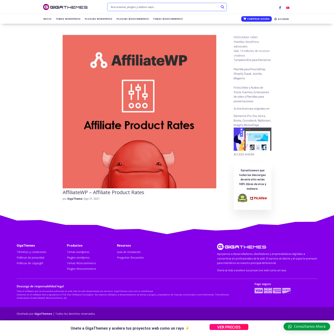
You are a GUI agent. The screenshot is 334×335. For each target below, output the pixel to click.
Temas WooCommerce (168, 19)
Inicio (47, 19)
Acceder (283, 19)
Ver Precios (229, 327)
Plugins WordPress (98, 19)
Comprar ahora (258, 18)
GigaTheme (74, 198)
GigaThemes (43, 314)
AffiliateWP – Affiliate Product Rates (103, 192)
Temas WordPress (68, 19)
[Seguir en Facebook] (280, 8)
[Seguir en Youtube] (288, 8)
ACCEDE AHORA (244, 154)
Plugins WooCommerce (133, 19)
